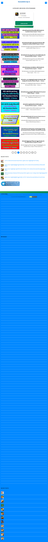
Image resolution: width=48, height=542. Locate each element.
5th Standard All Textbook (6, 224)
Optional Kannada (5, 370)
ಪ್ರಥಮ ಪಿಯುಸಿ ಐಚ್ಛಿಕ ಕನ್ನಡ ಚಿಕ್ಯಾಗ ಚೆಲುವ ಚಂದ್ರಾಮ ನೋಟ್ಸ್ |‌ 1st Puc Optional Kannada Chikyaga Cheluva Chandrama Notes (24, 521)
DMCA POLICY (36, 194)
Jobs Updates (4, 300)
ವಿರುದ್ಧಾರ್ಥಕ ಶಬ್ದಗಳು (5, 479)
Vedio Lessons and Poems (6, 448)
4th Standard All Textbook (6, 219)
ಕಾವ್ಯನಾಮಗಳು (3, 462)
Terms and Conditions (27, 194)
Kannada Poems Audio (6, 348)
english (2, 261)
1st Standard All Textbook (6, 207)
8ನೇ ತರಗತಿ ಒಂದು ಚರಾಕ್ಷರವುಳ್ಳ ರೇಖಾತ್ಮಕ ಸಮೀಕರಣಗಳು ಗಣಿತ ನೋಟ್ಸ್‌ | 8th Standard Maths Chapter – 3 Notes (33, 80)
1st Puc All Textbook (5, 205)
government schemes (5, 278)
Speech (2, 443)
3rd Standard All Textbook (6, 217)
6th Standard (4, 227)
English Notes (4, 265)
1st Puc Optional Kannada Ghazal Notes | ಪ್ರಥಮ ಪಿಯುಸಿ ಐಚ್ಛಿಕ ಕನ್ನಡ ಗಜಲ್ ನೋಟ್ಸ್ (21, 160)
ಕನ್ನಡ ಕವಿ (2, 457)
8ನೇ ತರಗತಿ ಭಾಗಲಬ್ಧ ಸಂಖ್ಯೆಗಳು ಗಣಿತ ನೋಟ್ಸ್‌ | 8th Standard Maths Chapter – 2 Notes (33, 92)
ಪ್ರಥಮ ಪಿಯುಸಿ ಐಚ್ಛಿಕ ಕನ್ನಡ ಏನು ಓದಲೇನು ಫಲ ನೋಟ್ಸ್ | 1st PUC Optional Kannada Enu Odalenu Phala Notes (25, 534)
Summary (3, 445)
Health (2, 280)
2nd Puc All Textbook (5, 212)
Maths (2, 358)
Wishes (2, 450)
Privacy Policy (18, 194)
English (2, 256)
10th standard (4, 200)
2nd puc (2, 210)
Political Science (4, 375)
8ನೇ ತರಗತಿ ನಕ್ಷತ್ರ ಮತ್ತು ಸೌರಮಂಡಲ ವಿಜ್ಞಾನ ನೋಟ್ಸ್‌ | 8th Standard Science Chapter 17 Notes (33, 141)
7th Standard (4, 231)
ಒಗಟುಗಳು (3, 455)
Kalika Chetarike (4, 302)
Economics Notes (4, 253)
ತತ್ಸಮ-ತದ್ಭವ (3, 467)
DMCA (41, 194)
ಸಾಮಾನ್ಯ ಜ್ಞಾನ (3, 484)
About (7, 194)
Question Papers (4, 409)
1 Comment (8, 174)
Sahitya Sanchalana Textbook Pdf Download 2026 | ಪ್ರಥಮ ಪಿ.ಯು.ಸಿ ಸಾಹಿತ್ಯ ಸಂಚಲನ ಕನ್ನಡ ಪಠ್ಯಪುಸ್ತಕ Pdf (26, 173)
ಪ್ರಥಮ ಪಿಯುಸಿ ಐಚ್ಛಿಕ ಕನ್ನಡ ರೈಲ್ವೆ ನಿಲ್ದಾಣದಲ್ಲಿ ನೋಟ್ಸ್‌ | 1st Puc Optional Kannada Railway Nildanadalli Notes (25, 165)
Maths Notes (4, 363)
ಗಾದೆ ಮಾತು (3, 465)
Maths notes (3, 360)
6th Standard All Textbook (6, 229)
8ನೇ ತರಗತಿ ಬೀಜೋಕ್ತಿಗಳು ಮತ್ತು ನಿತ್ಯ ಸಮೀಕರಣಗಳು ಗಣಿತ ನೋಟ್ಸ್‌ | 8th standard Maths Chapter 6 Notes (33, 43)
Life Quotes (3, 355)
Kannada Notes (4, 324)
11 (32, 152)
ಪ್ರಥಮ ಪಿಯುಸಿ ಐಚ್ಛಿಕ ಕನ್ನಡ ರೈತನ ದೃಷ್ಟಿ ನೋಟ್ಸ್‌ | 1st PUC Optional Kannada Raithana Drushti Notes (25, 177)
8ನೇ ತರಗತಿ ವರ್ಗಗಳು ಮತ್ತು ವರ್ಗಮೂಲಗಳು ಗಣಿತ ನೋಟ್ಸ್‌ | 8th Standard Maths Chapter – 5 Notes (33, 55)
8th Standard (4, 236)
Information (3, 297)
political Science (4, 372)
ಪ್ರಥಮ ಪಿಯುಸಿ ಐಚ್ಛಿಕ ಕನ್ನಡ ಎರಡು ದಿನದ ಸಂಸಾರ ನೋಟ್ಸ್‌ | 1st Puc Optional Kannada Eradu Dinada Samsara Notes (24, 530)
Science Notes (4, 421)
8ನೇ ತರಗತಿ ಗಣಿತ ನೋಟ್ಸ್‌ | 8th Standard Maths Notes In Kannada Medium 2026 (33, 117)
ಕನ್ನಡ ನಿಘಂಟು (3, 460)
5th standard (3, 222)
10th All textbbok (4, 197)
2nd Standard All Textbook (6, 214)
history (2, 292)
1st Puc (2, 202)
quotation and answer (5, 414)
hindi (2, 282)
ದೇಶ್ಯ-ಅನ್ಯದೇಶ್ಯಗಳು (4, 470)
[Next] (35, 152)
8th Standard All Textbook (6, 239)
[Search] (46, 3)
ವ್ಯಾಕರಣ (2, 482)
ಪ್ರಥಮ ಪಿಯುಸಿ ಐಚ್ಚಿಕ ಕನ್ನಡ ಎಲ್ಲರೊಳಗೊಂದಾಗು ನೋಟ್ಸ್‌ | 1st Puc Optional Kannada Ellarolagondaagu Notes (25, 169)
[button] (2, 3)
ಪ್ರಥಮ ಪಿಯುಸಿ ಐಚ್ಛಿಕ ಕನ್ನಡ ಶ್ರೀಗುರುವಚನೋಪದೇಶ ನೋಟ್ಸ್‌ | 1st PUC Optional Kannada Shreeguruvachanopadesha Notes (22, 513)
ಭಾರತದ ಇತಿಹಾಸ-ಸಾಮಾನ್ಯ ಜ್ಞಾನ (7, 472)
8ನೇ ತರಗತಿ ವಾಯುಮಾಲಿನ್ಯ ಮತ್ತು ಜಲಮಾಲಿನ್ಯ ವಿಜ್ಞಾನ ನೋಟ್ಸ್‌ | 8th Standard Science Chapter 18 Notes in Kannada (33, 129)
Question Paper (4, 380)
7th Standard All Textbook (6, 234)
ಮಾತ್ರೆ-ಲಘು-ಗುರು (4, 477)
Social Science (4, 428)
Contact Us (12, 194)
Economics (3, 251)
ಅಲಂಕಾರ (3, 453)
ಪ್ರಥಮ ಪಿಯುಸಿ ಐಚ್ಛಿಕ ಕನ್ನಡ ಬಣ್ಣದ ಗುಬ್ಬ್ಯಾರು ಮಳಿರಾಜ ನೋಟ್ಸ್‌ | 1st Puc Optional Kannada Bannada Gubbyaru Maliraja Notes (24, 517)
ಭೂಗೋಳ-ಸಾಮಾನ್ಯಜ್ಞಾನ (5, 474)
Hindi (2, 285)
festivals (2, 275)
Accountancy (4, 244)
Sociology (3, 438)
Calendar (3, 248)
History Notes (4, 295)
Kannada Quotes (4, 351)
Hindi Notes (3, 287)
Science (2, 416)
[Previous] (13, 152)
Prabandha (3, 377)
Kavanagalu (3, 353)
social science (4, 433)
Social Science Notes (5, 436)
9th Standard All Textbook (6, 241)
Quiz (2, 411)
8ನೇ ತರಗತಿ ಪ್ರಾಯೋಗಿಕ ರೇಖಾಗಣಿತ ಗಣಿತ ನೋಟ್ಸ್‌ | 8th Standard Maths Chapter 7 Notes (33, 31)
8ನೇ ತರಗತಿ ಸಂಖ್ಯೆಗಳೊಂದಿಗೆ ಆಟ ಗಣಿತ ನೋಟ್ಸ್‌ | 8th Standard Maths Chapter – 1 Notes (33, 105)
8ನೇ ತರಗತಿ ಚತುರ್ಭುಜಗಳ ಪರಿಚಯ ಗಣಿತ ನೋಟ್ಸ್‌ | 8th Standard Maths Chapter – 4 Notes (33, 68)
